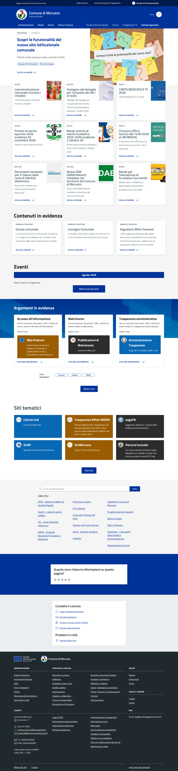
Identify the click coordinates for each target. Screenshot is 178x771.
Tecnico (115, 24)
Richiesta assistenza (61, 729)
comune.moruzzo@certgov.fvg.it (32, 729)
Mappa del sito (20, 767)
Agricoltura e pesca (60, 675)
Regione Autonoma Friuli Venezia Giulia (31, 3)
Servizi (51, 24)
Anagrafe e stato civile (62, 683)
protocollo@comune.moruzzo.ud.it (33, 733)
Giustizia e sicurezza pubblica (103, 675)
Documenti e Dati (21, 700)
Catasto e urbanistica (61, 695)
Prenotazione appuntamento (65, 721)
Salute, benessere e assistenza (104, 687)
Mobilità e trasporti (99, 683)
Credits (34, 767)
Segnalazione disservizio (63, 725)
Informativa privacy (99, 721)
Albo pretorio (82, 3)
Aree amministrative (23, 679)
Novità (41, 24)
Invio (135, 488)
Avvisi (131, 683)
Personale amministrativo (25, 695)
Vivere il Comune (65, 24)
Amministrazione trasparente (104, 717)
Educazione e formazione (63, 704)
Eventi (132, 702)
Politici (17, 691)
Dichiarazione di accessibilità (103, 729)
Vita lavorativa (97, 700)
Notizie (132, 675)
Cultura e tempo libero (62, 700)
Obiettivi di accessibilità (101, 738)
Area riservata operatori (139, 767)
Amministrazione (26, 24)
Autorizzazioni (58, 691)
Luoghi (132, 698)
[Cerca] (159, 14)
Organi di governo (22, 675)
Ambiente (56, 679)
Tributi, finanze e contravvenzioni (105, 691)
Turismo (94, 695)
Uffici (16, 683)
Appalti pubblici (59, 687)
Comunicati (134, 679)
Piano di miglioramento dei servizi (105, 742)
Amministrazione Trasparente (107, 3)
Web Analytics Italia (99, 746)
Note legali (95, 725)
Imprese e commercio (100, 679)
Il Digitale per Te (130, 24)
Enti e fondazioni (21, 687)
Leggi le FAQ (57, 717)
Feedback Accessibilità (100, 734)
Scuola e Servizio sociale (97, 24)
